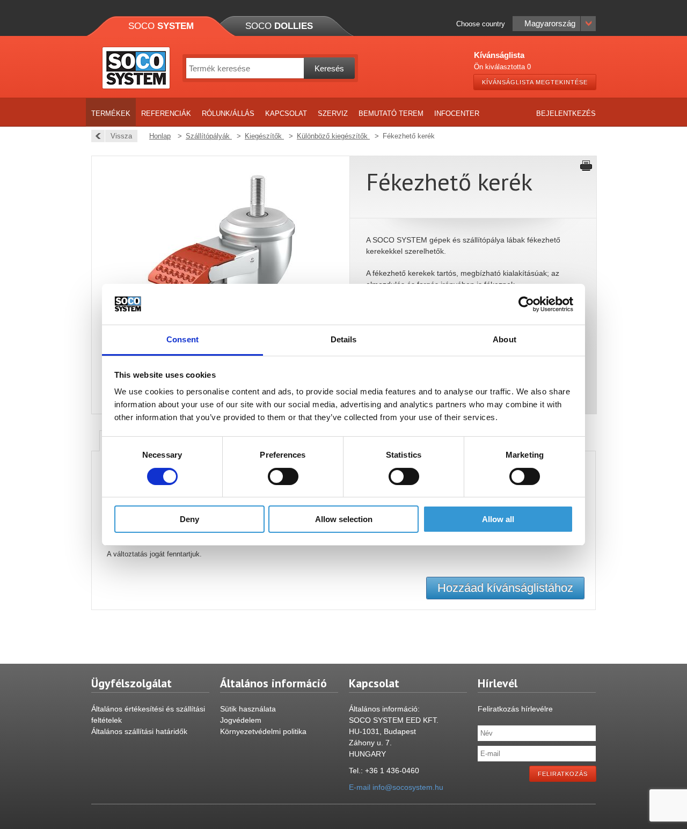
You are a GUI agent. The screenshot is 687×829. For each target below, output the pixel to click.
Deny (189, 519)
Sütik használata (248, 709)
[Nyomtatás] (586, 165)
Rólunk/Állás (228, 113)
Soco (161, 26)
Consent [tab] (182, 339)
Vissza (121, 136)
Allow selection (343, 519)
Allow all (498, 519)
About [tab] (504, 339)
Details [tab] (344, 339)
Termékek (110, 113)
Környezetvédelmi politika (263, 731)
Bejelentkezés (566, 113)
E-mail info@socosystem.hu (396, 787)
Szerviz (333, 113)
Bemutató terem (391, 113)
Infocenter (456, 113)
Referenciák (166, 113)
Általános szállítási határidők (139, 731)
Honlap (160, 136)
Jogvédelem (240, 720)
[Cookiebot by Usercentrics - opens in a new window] (526, 304)
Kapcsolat (286, 113)
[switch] (283, 476)
